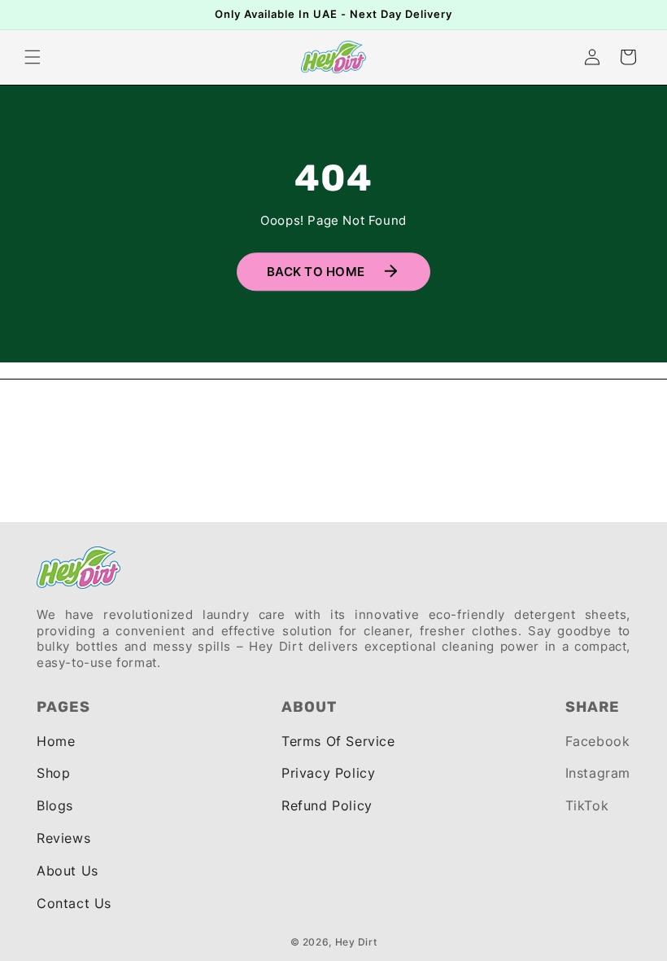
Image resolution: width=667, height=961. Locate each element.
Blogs (55, 805)
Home (56, 741)
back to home (315, 272)
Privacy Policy (328, 773)
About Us (67, 870)
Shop (53, 773)
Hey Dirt (356, 942)
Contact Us (74, 903)
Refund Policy (327, 805)
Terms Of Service (338, 741)
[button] (32, 57)
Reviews (63, 838)
